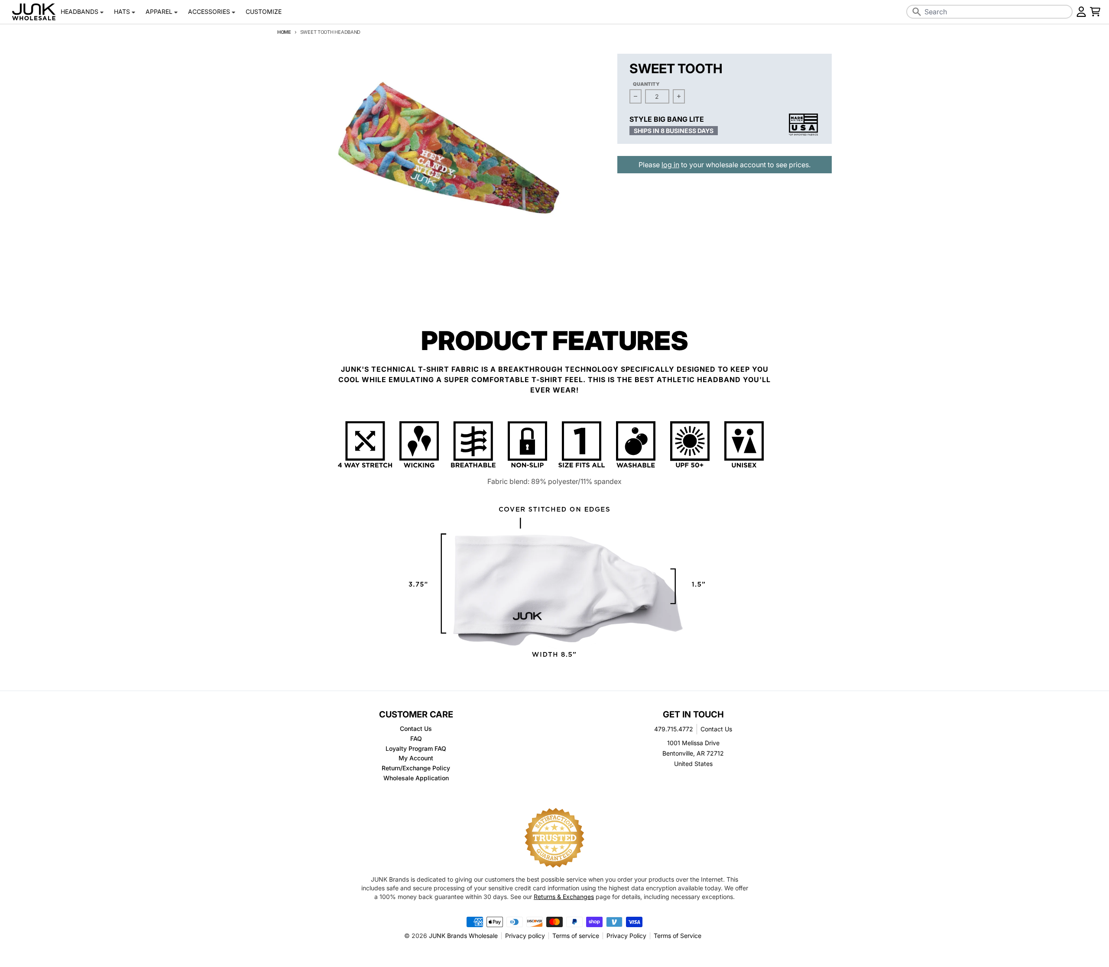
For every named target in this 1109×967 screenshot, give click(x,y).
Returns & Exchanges (564, 896)
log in (670, 164)
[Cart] (1095, 11)
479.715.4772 (673, 729)
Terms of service (575, 935)
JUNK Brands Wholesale (463, 935)
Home (284, 32)
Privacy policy (525, 935)
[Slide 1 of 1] (441, 163)
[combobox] (989, 12)
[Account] (1081, 11)
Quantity (646, 84)
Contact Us (716, 729)
